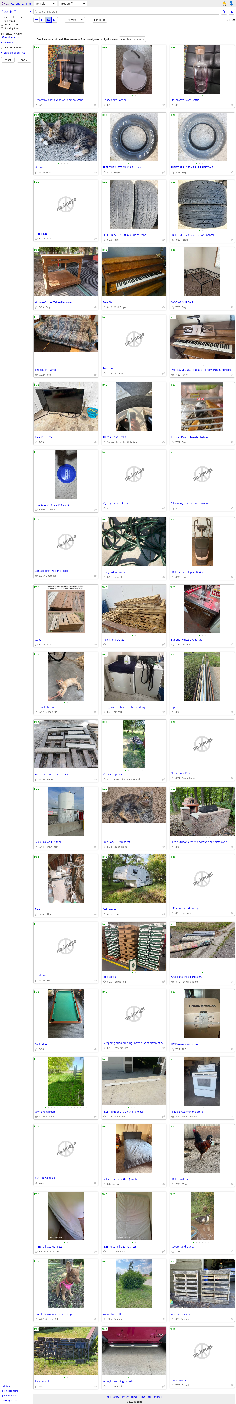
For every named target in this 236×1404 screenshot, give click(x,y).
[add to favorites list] (36, 105)
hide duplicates (12, 28)
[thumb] (42, 20)
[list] (36, 20)
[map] (55, 20)
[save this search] (232, 12)
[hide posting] (95, 105)
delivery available (13, 47)
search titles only (13, 17)
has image (9, 20)
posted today (11, 24)
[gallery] (49, 20)
